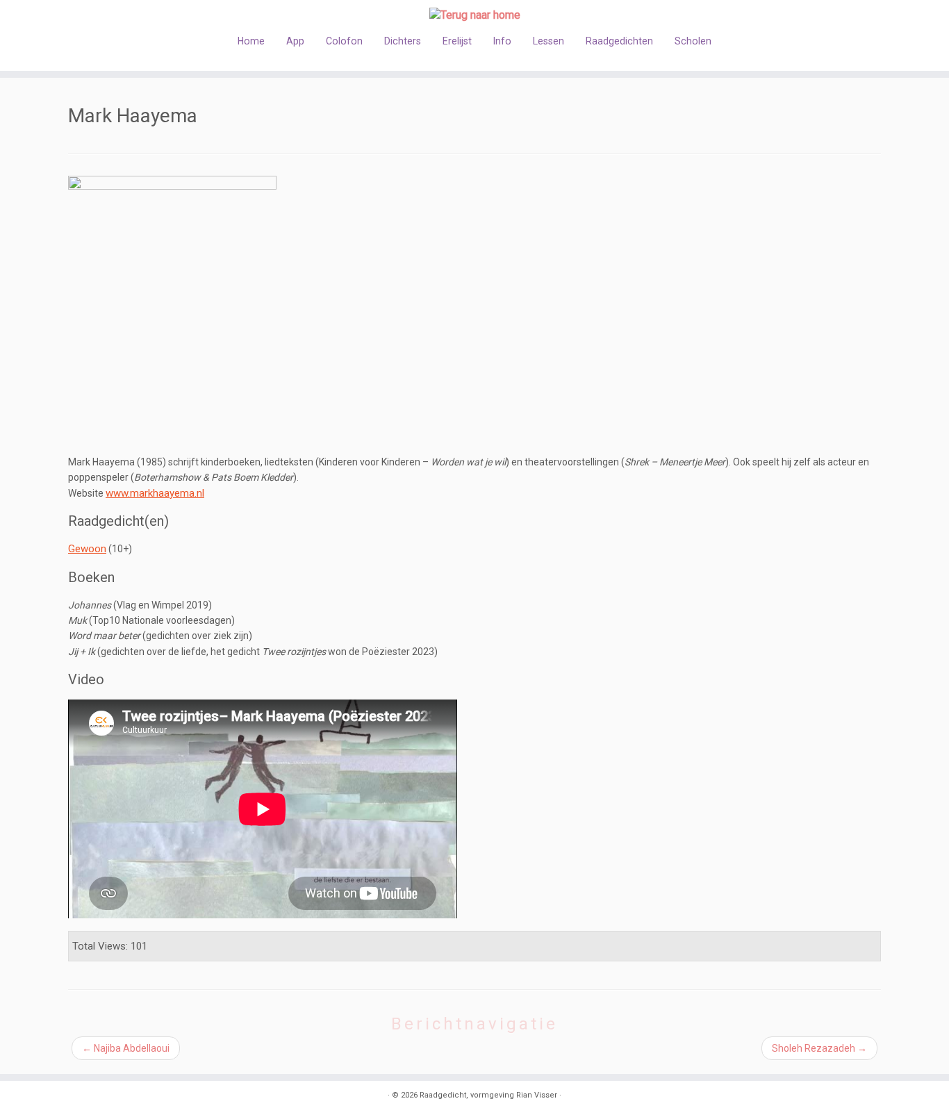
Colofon (344, 41)
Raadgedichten (619, 41)
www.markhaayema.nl (155, 493)
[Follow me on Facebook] (111, 1096)
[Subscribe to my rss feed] (76, 1096)
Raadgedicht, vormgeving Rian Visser (488, 1095)
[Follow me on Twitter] (94, 1096)
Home (251, 41)
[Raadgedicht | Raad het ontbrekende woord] (474, 15)
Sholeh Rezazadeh (819, 1048)
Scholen (693, 41)
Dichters (402, 41)
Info (502, 41)
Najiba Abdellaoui (126, 1048)
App (295, 41)
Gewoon (87, 549)
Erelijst (457, 41)
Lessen (548, 41)
